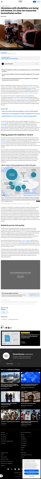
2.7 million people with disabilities (20, 98)
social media (24, 231)
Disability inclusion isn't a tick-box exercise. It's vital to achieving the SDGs (19, 116)
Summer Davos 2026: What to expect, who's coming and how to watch (29, 385)
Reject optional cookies (31, 473)
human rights (4, 243)
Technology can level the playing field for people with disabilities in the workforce (21, 113)
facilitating (8, 139)
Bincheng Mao (4, 52)
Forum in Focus (5, 6)
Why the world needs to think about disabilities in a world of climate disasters (20, 111)
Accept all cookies (32, 470)
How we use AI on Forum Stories (28, 403)
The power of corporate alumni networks (10, 421)
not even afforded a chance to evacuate (29, 93)
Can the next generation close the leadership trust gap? (9, 404)
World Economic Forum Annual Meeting (10, 58)
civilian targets (31, 86)
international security (13, 243)
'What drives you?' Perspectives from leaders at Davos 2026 (29, 422)
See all (38, 369)
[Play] (3, 64)
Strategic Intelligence (25, 240)
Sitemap (20, 474)
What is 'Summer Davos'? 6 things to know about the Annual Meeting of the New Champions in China (10, 385)
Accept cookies (20, 276)
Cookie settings (31, 476)
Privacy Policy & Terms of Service (20, 472)
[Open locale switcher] (1, 476)
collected (3, 125)
